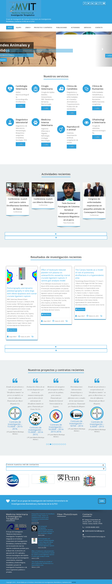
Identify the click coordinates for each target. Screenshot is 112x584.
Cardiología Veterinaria (21, 90)
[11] (65, 453)
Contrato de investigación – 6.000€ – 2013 (90, 431)
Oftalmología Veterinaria (98, 123)
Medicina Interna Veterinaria (47, 125)
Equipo (18, 27)
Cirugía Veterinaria (47, 90)
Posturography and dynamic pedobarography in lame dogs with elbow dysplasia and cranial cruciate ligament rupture (46, 551)
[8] (59, 453)
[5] (54, 453)
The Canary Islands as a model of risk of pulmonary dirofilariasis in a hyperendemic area (76, 276)
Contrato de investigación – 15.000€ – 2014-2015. (29, 438)
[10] (63, 453)
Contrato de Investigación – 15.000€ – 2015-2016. (8, 432)
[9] (61, 453)
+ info (20, 108)
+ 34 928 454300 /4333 (92, 536)
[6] (56, 453)
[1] (47, 453)
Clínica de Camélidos (72, 90)
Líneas (27, 27)
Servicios (87, 27)
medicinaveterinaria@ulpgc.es (94, 540)
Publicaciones (61, 27)
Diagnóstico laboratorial (22, 123)
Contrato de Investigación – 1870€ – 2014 (69, 430)
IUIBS (102, 510)
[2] (48, 453)
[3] (50, 453)
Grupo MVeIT (34, 324)
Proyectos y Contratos (43, 27)
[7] (58, 453)
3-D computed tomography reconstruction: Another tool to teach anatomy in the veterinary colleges (46, 538)
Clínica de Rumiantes (97, 90)
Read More (33, 317)
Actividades (75, 27)
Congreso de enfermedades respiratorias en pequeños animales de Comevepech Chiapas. (94, 208)
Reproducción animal (73, 131)
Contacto (99, 27)
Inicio (10, 27)
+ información (56, 55)
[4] (52, 453)
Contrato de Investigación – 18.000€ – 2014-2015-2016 (49, 435)
